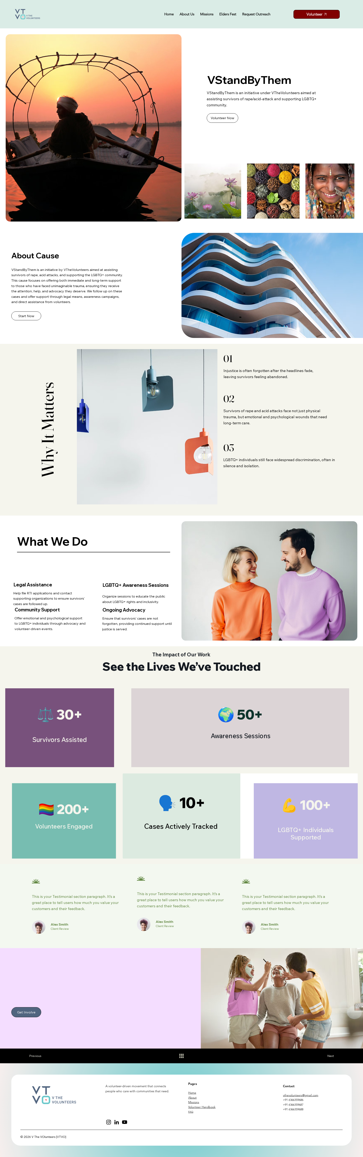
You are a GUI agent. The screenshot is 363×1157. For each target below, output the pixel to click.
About (192, 1097)
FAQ (190, 1111)
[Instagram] (108, 1122)
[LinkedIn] (116, 1122)
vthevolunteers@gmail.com (300, 1095)
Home (192, 1093)
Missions (193, 1102)
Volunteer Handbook (202, 1107)
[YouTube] (124, 1122)
